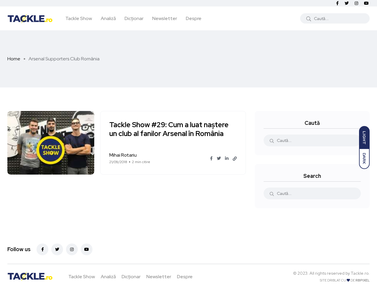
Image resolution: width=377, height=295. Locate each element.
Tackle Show (78, 18)
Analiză (108, 18)
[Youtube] (86, 249)
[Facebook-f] (42, 249)
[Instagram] (72, 249)
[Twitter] (57, 249)
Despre (193, 18)
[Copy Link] (235, 158)
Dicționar (134, 18)
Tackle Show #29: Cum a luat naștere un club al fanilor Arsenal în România (169, 129)
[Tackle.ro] (30, 18)
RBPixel (362, 280)
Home (13, 59)
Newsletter (164, 18)
